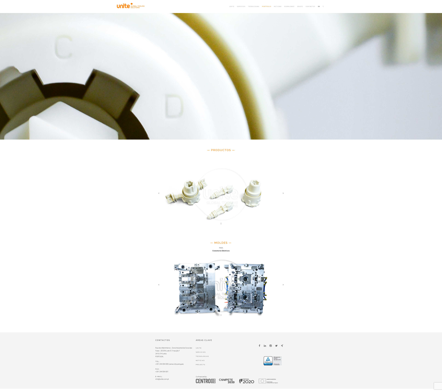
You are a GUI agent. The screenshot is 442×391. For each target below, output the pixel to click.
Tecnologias (253, 6)
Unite (231, 6)
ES (319, 6)
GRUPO (300, 6)
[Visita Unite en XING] (282, 345)
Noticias (278, 6)
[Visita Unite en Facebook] (259, 345)
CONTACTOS (310, 6)
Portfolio (266, 6)
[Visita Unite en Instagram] (271, 345)
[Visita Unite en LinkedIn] (265, 345)
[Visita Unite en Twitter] (276, 345)
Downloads (289, 6)
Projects (200, 364)
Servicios (241, 6)
